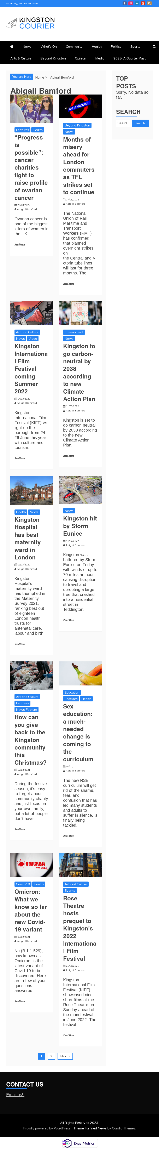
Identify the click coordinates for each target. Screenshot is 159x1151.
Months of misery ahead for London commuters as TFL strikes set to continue (79, 165)
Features (22, 130)
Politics (116, 46)
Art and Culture (27, 332)
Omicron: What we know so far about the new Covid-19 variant (30, 910)
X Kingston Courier (149, 3)
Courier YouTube (143, 3)
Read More (19, 244)
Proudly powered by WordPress (47, 1128)
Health (97, 46)
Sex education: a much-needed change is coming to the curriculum (78, 732)
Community (74, 46)
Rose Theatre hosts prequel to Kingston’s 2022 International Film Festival (79, 928)
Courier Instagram (130, 3)
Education (72, 692)
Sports (135, 46)
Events (70, 890)
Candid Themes (123, 1128)
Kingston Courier (125, 3)
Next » (65, 1056)
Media (99, 58)
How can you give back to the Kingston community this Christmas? (30, 739)
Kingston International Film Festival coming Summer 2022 (31, 368)
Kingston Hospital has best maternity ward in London (27, 538)
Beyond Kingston (53, 58)
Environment (74, 332)
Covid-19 (23, 884)
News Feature (26, 709)
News (27, 46)
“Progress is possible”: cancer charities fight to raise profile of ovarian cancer (31, 167)
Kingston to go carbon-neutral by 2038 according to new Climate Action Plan (79, 372)
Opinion (80, 58)
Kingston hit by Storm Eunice (80, 525)
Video (33, 338)
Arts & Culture (20, 58)
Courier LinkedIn (137, 3)
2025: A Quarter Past (129, 58)
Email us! (15, 1094)
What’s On (49, 46)
